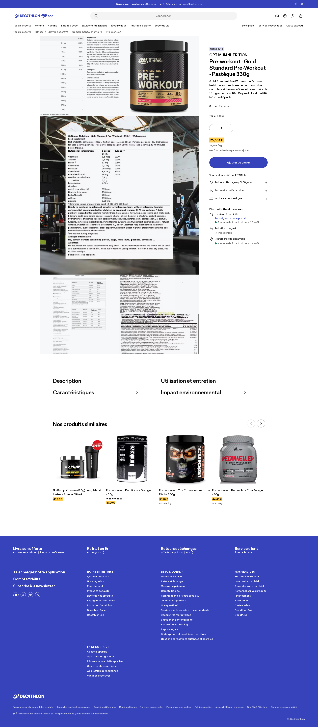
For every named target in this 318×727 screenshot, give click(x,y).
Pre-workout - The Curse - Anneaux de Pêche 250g (185, 492)
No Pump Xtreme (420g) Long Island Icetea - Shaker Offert (77, 492)
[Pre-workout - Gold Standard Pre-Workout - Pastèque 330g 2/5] (79, 76)
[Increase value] (229, 128)
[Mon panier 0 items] (301, 16)
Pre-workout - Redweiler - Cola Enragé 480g (238, 492)
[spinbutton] (221, 128)
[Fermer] (302, 4)
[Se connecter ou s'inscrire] (293, 16)
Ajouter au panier (238, 162)
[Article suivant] (261, 423)
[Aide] (285, 16)
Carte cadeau (294, 25)
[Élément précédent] (251, 423)
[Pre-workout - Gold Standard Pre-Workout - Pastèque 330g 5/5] (159, 314)
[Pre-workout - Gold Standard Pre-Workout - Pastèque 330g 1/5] (159, 76)
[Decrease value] (213, 128)
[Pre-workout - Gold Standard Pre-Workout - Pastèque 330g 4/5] (79, 314)
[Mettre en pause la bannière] (296, 4)
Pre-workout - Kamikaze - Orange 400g (128, 492)
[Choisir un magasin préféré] (277, 16)
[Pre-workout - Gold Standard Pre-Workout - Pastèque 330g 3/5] (119, 195)
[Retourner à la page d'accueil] (34, 16)
